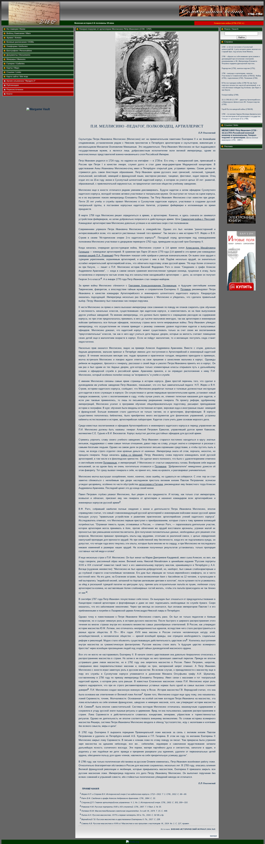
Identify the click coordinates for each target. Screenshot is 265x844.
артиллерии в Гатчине (151, 484)
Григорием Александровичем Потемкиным (152, 285)
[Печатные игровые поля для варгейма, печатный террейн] (241, 289)
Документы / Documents (18, 55)
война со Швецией (131, 455)
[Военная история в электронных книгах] (241, 222)
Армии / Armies (13, 38)
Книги (9, 94)
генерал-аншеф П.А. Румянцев (96, 255)
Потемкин (185, 289)
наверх (213, 836)
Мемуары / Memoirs (15, 59)
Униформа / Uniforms (17, 46)
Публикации (12, 85)
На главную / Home (15, 29)
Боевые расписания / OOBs (20, 42)
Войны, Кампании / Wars (18, 33)
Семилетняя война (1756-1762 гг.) (229, 23)
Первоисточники (14, 89)
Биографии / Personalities (19, 50)
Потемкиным (110, 462)
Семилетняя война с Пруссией (198, 219)
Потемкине (160, 466)
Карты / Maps (12, 68)
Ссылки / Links (13, 72)
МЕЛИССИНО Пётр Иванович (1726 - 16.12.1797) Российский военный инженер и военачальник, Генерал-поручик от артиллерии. (239, 133)
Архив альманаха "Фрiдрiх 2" (21, 81)
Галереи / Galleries (15, 63)
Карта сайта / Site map (17, 76)
